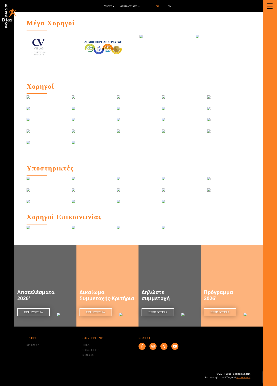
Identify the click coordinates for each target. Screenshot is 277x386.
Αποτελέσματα (128, 6)
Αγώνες (107, 6)
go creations (243, 377)
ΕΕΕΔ (86, 345)
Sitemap (33, 345)
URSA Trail (91, 350)
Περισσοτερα (33, 312)
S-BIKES (88, 355)
